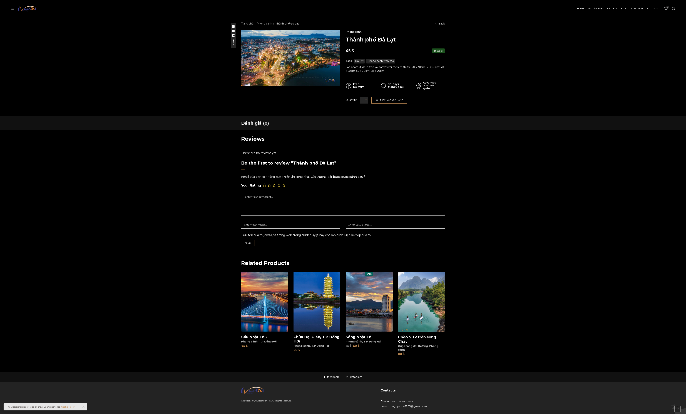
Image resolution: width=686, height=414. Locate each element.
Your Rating (251, 185)
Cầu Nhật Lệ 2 (254, 337)
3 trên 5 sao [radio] (274, 185)
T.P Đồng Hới (268, 341)
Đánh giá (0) (255, 123)
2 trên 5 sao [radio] (270, 185)
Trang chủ (247, 23)
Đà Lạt (359, 61)
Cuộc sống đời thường (413, 346)
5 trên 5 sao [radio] (284, 185)
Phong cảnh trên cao (380, 61)
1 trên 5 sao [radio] (265, 185)
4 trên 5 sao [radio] (279, 185)
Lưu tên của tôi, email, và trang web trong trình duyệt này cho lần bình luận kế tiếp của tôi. (307, 235)
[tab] (255, 123)
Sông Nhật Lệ (358, 337)
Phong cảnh (264, 23)
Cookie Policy (68, 406)
